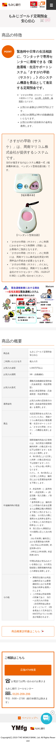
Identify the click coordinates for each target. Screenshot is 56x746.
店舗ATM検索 (28, 669)
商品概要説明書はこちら (25, 631)
